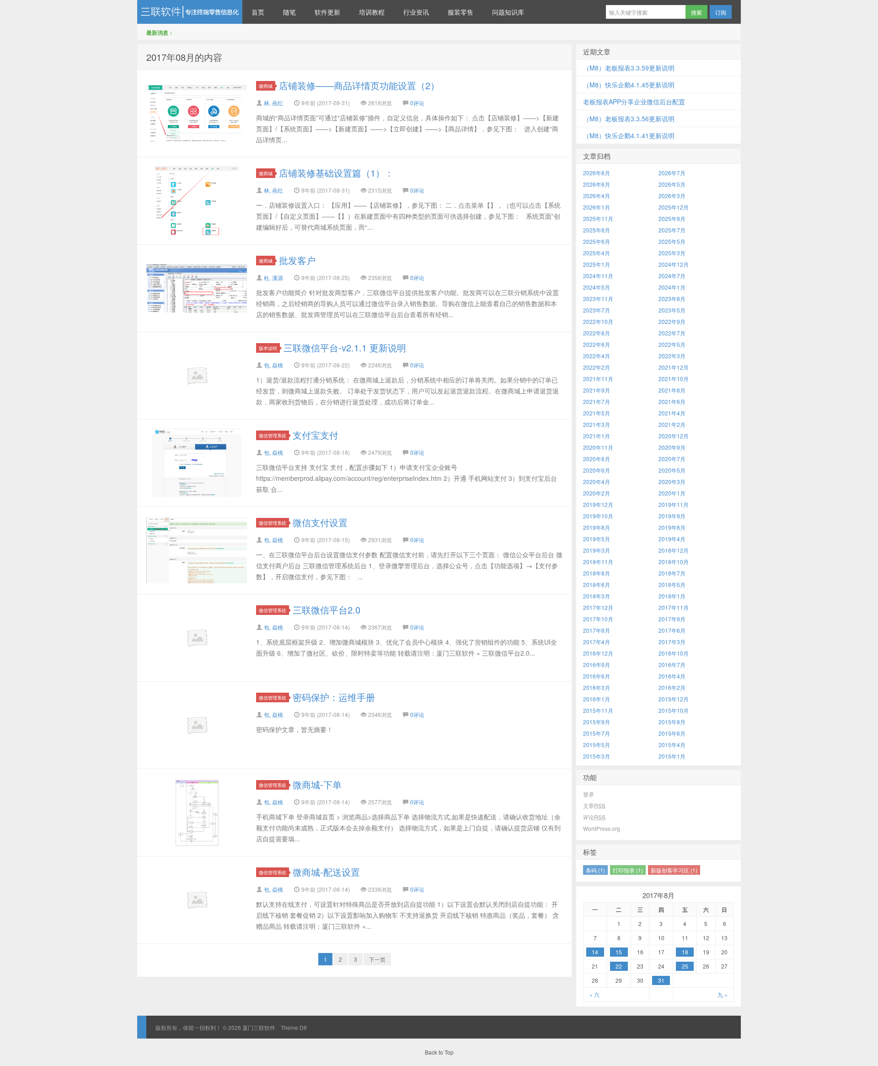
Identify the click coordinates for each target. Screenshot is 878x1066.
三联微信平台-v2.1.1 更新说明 (345, 347)
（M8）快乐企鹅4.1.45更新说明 (629, 84)
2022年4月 (596, 356)
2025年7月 (671, 230)
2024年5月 (596, 287)
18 (685, 952)
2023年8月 (671, 298)
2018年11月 (598, 561)
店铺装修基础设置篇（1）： (336, 172)
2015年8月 (671, 722)
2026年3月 (671, 195)
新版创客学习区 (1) (674, 870)
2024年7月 (671, 276)
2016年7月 (671, 664)
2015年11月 (598, 710)
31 (661, 980)
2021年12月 (673, 367)
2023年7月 (596, 310)
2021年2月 (671, 424)
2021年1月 (596, 436)
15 (619, 952)
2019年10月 (598, 516)
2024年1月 (671, 287)
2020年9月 (671, 447)
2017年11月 (673, 607)
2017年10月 (598, 619)
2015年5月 (596, 744)
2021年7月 (596, 401)
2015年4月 (671, 744)
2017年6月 (671, 630)
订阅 (720, 12)
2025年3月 (671, 253)
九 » (722, 994)
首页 (258, 11)
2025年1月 (596, 264)
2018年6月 (596, 584)
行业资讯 (416, 11)
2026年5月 (671, 184)
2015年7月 (596, 733)
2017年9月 (671, 619)
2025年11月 (598, 218)
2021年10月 (673, 378)
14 (595, 952)
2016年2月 (671, 687)
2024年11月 (598, 276)
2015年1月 (671, 756)
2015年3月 (596, 756)
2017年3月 (671, 642)
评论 (594, 817)
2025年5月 (671, 241)
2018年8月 (596, 573)
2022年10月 (598, 321)
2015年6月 (671, 733)
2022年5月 (671, 344)
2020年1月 (671, 493)
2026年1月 (596, 207)
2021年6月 (671, 401)
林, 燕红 (273, 103)
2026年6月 (596, 184)
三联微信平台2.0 (326, 609)
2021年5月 (596, 413)
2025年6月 (596, 241)
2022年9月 (671, 321)
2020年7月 (671, 459)
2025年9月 (671, 218)
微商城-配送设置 (326, 871)
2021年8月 (671, 390)
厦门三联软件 (189, 12)
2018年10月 (673, 561)
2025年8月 (596, 230)
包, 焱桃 (273, 365)
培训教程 (372, 11)
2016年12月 (598, 653)
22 (619, 966)
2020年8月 (596, 459)
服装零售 (460, 11)
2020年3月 (671, 481)
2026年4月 (596, 195)
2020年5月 (671, 470)
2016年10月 (673, 653)
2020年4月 (596, 481)
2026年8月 (596, 173)
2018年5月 (671, 584)
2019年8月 (596, 527)
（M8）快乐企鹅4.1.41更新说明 (629, 135)
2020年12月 (673, 436)
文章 (594, 805)
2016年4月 (671, 676)
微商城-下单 (317, 784)
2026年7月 (671, 173)
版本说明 (268, 348)
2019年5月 (596, 539)
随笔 (289, 11)
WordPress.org (601, 828)
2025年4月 (596, 253)
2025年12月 (673, 207)
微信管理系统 (272, 435)
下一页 (377, 959)
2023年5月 (671, 310)
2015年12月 (673, 699)
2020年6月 (596, 470)
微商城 (266, 85)
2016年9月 (596, 664)
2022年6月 (596, 344)
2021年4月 (671, 413)
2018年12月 (673, 550)
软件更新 (327, 11)
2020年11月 (598, 447)
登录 (588, 794)
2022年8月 (596, 333)
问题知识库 (508, 11)
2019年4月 (671, 539)
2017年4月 (596, 642)
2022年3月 (671, 356)
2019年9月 (671, 516)
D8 (303, 1027)
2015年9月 (596, 722)
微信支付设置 (320, 522)
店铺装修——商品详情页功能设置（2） (359, 85)
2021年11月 (598, 378)
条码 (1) (595, 870)
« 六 (594, 994)
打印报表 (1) (628, 870)
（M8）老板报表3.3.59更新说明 (629, 67)
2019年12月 (598, 504)
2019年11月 (673, 504)
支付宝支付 (315, 434)
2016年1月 (596, 699)
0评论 (417, 103)
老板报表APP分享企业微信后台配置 (634, 101)
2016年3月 (596, 687)
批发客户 (297, 260)
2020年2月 (596, 493)
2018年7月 (671, 573)
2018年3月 (596, 596)
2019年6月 (671, 527)
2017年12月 (598, 607)
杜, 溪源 (273, 277)
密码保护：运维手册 (334, 697)
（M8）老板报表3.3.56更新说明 (629, 118)
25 (685, 966)
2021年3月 (596, 424)
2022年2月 (596, 367)
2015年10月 (673, 710)
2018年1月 (671, 596)
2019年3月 (596, 550)
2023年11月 (598, 298)
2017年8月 (596, 630)
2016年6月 (596, 676)
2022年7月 (671, 333)
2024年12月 (673, 264)
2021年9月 (596, 390)
